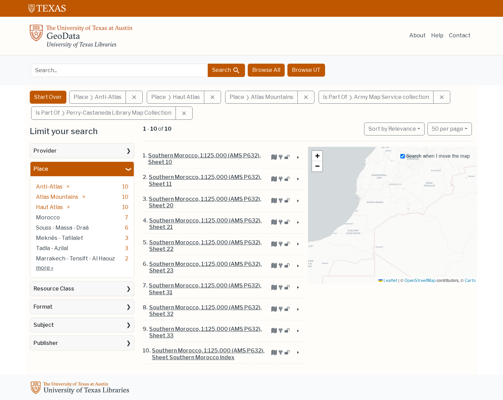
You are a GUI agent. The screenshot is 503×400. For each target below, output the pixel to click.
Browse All (266, 70)
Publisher (46, 343)
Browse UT (306, 70)
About (417, 35)
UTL (81, 388)
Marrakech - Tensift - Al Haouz (75, 258)
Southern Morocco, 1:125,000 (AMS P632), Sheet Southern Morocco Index (208, 353)
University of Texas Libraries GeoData (81, 38)
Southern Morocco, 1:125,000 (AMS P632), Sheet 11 (205, 180)
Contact (459, 35)
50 (447, 128)
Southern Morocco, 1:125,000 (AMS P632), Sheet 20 (205, 202)
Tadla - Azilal (52, 248)
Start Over (48, 97)
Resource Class (54, 288)
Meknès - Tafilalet (59, 238)
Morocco (48, 217)
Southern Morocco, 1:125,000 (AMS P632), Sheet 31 (205, 288)
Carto (470, 280)
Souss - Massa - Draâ (62, 227)
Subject (44, 325)
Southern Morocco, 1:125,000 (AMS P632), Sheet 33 (205, 332)
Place (41, 169)
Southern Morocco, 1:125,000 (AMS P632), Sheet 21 (205, 223)
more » (44, 267)
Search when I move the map (437, 155)
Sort (392, 129)
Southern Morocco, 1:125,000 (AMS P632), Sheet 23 (205, 267)
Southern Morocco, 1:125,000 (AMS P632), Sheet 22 (205, 245)
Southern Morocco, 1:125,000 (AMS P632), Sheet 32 (205, 310)
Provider (45, 150)
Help (437, 35)
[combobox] (119, 70)
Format (43, 307)
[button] (317, 156)
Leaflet (390, 280)
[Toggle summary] (297, 157)
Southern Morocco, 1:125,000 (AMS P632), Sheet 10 (204, 158)
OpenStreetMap (420, 280)
